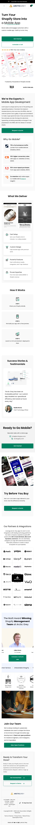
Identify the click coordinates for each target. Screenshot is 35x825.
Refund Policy (26, 816)
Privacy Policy (18, 816)
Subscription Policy (17, 817)
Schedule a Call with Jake (17, 658)
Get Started (17, 39)
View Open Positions (17, 745)
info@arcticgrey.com (19, 436)
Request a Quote (17, 130)
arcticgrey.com (19, 439)
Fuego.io (23, 179)
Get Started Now (16, 778)
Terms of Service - (9, 816)
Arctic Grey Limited (21, 811)
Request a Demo (16, 783)
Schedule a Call (17, 45)
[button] (4, 6)
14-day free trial (27, 803)
